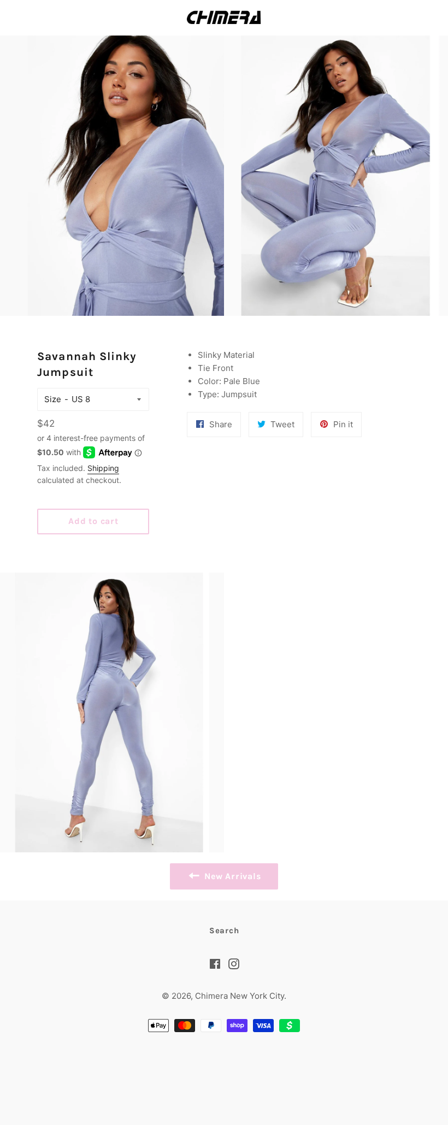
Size (52, 399)
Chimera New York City (239, 996)
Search (224, 930)
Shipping (103, 468)
